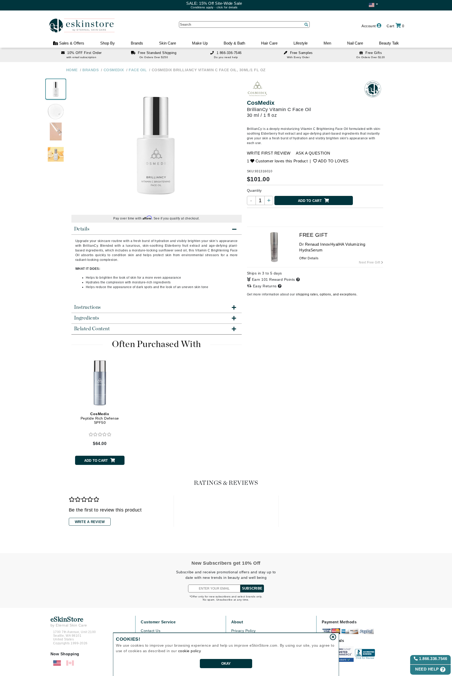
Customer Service (158, 622)
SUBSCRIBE (252, 588)
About (237, 622)
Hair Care (269, 43)
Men (327, 43)
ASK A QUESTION (313, 153)
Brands (137, 43)
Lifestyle (300, 43)
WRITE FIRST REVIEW (269, 153)
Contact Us (150, 631)
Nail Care (355, 43)
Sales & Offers (71, 43)
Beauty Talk (389, 43)
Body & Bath (234, 43)
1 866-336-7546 (229, 53)
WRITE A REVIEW (90, 522)
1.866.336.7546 (432, 658)
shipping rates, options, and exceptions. (326, 294)
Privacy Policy (243, 631)
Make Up (200, 43)
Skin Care (167, 43)
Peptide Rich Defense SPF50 (100, 418)
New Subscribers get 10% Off (226, 563)
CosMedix (261, 103)
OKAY (226, 664)
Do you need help (226, 57)
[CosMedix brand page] (257, 89)
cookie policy (189, 651)
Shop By (107, 43)
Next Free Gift (370, 262)
